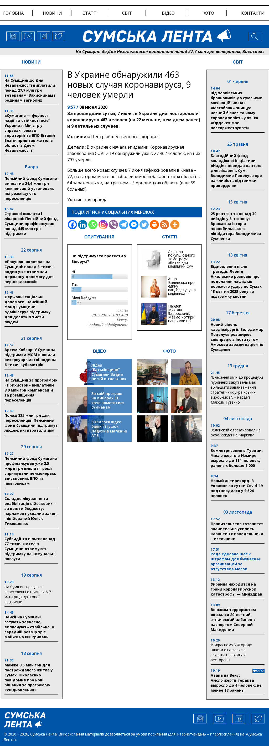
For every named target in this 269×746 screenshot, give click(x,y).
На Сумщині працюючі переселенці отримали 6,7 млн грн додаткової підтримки (27, 594)
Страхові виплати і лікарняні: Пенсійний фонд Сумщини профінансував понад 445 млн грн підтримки (31, 223)
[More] (174, 224)
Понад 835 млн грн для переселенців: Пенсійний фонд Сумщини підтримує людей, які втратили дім (31, 423)
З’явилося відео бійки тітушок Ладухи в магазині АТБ (109, 428)
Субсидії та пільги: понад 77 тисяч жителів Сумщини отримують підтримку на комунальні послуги (29, 548)
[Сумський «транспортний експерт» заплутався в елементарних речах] (186, 372)
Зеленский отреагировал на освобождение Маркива (236, 432)
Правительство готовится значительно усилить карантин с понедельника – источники (237, 531)
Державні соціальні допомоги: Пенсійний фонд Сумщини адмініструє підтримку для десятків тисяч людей (27, 309)
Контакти (253, 13)
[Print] (154, 224)
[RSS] (164, 224)
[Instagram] (103, 224)
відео (168, 13)
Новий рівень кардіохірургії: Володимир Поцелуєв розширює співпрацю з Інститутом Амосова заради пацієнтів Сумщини (237, 337)
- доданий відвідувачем (107, 324)
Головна (13, 13)
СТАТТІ (169, 237)
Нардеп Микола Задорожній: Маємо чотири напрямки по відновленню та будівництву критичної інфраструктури (182, 321)
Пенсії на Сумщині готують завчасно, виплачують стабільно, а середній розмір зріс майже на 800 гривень (29, 626)
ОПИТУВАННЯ (99, 237)
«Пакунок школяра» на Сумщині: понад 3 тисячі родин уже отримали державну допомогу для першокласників (29, 271)
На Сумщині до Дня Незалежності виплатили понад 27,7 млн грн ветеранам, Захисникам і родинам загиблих (29, 90)
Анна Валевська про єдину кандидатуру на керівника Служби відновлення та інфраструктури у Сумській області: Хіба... (182, 295)
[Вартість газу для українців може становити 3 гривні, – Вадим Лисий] (186, 400)
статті (90, 13)
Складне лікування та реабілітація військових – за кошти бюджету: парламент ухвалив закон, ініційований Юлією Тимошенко (31, 511)
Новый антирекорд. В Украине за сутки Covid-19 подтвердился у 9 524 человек (237, 488)
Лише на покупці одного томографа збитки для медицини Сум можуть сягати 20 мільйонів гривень (181, 264)
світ (127, 13)
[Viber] (113, 224)
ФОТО (169, 351)
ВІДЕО (99, 351)
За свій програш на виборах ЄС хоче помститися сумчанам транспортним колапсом (107, 405)
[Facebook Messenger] (133, 224)
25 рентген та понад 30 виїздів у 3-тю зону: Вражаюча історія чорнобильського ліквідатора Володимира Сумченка (236, 226)
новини (52, 13)
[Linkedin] (82, 224)
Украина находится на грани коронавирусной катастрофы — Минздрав (236, 589)
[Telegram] (123, 224)
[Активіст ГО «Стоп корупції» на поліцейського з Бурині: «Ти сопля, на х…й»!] (152, 428)
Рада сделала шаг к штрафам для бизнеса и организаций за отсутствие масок (235, 561)
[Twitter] (144, 224)
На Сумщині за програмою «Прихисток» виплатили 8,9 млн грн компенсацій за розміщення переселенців (30, 390)
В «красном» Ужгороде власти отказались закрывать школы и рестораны (231, 652)
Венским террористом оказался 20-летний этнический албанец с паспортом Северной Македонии (233, 619)
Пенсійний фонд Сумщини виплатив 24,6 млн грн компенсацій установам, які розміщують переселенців (30, 188)
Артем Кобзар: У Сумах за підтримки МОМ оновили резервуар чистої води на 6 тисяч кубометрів (30, 357)
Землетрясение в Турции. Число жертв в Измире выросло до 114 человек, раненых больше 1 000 (237, 458)
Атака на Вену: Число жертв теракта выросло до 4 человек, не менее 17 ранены (236, 683)
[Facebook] (72, 224)
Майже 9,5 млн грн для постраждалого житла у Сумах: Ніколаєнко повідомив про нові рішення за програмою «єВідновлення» (28, 677)
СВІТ (238, 62)
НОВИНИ (31, 62)
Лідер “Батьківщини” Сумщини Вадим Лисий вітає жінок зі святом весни (108, 374)
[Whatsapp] (92, 224)
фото (207, 13)
